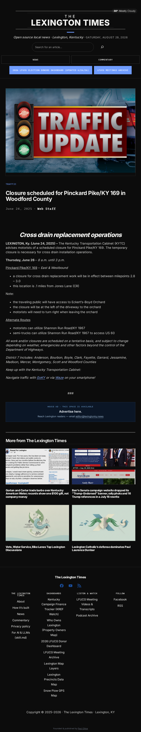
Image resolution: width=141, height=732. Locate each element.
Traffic (11, 184)
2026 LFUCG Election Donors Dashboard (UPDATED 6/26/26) (51, 70)
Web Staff (46, 208)
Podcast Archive (87, 615)
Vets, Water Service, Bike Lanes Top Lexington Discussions (35, 548)
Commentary (105, 59)
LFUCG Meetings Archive (112, 70)
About (21, 601)
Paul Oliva (83, 728)
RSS (120, 605)
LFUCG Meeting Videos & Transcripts (87, 604)
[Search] (102, 47)
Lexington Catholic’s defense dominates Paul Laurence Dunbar (101, 548)
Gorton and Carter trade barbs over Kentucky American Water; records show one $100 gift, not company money (37, 493)
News (35, 59)
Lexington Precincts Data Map (54, 679)
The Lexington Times (70, 577)
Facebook (120, 599)
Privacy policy (20, 626)
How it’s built (20, 607)
